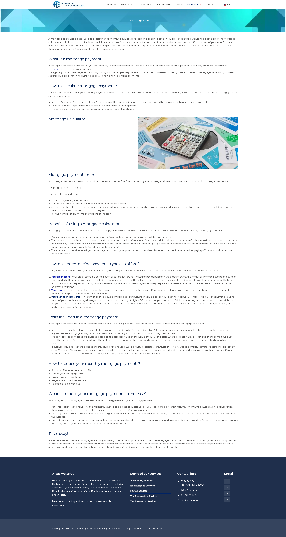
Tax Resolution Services (143, 501)
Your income (58, 290)
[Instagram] (227, 499)
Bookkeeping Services (142, 485)
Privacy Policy (155, 528)
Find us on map (190, 500)
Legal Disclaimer (134, 528)
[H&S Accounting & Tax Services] (68, 4)
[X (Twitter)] (227, 481)
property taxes (56, 69)
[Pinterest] (227, 493)
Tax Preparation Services (143, 496)
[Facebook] (227, 487)
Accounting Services (141, 480)
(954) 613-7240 (189, 490)
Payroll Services (138, 491)
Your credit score (60, 276)
